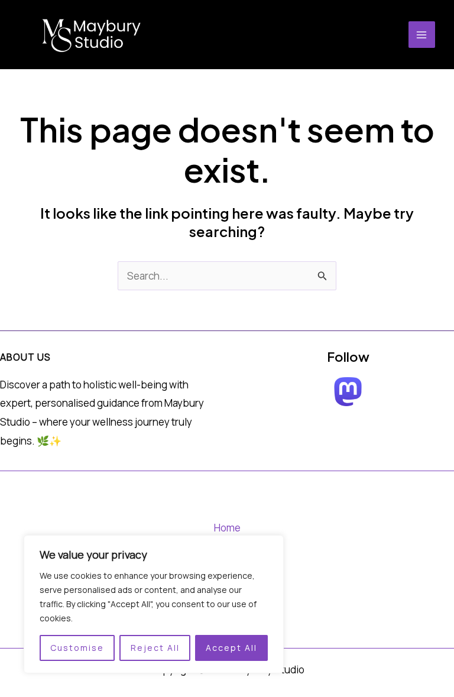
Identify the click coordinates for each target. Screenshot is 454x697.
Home (227, 527)
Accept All (231, 647)
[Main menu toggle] (422, 34)
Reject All (155, 647)
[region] (154, 604)
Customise (77, 647)
